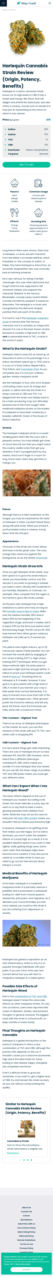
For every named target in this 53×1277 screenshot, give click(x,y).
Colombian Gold (30, 369)
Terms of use (26, 1244)
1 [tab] (20, 1160)
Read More (13, 1152)
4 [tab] (31, 1160)
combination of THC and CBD (30, 996)
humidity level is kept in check (23, 611)
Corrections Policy (26, 1228)
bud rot (16, 676)
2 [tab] (24, 1160)
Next (49, 1137)
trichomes (41, 557)
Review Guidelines (26, 1240)
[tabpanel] (26, 1137)
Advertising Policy (26, 1232)
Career (26, 1215)
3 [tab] (27, 1160)
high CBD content (27, 818)
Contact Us (26, 1211)
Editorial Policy (26, 1236)
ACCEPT (26, 1269)
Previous (3, 1137)
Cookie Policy (26, 1252)
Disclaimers (26, 1220)
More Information (23, 1264)
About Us (26, 1207)
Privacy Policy (26, 1248)
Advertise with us (26, 1224)
